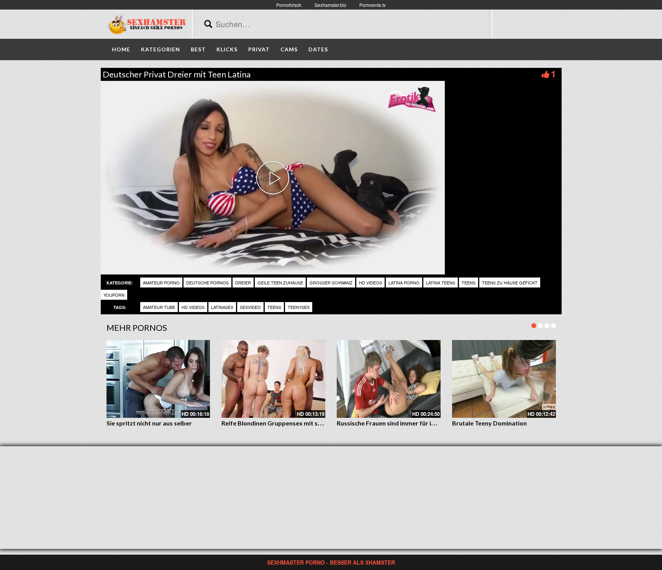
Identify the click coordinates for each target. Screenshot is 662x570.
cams (289, 49)
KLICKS (227, 49)
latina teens (440, 282)
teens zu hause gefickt (509, 282)
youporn (114, 295)
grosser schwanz (331, 282)
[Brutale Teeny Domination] (504, 379)
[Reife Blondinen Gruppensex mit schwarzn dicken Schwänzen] (273, 379)
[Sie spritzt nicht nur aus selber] (158, 379)
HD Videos (370, 282)
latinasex (222, 307)
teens (468, 282)
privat (259, 49)
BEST (198, 49)
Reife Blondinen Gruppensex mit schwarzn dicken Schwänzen (308, 423)
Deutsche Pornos (207, 282)
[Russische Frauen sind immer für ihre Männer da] (389, 379)
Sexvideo (250, 307)
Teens (274, 307)
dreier (243, 282)
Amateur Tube (159, 307)
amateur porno (161, 282)
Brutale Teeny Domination (489, 423)
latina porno (403, 282)
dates (318, 49)
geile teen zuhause (280, 282)
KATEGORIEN (160, 49)
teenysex (299, 307)
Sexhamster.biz (330, 5)
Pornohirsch (289, 5)
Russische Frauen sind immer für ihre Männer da (404, 423)
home (121, 49)
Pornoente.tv (372, 5)
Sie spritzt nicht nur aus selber (149, 423)
